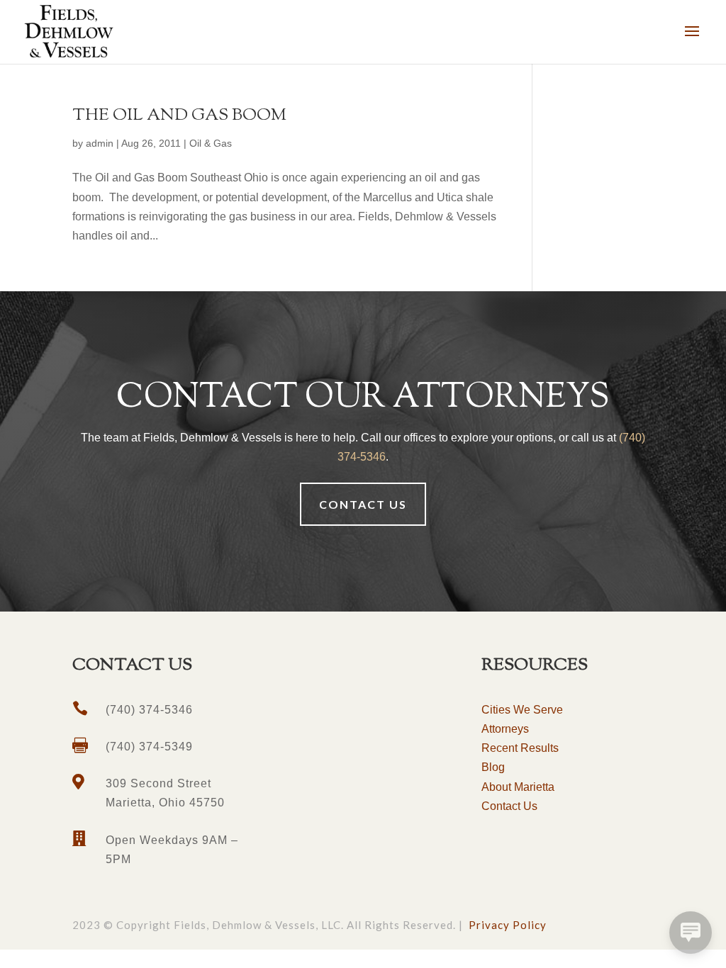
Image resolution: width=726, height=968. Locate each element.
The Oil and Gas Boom (179, 115)
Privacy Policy (508, 924)
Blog (493, 767)
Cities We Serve (522, 710)
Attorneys (505, 729)
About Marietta (517, 787)
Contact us (363, 504)
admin (99, 143)
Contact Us (509, 806)
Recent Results (520, 748)
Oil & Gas (210, 143)
